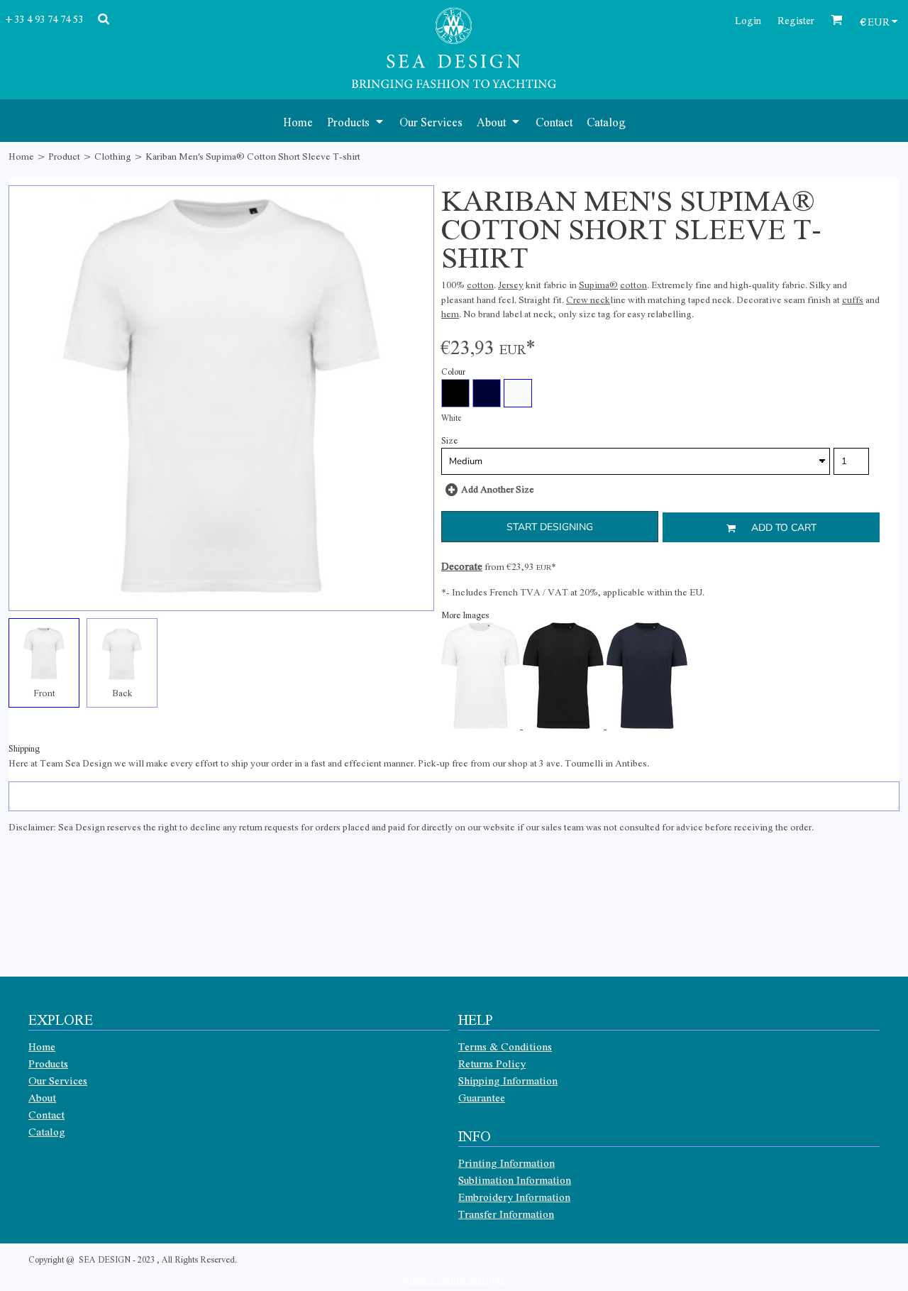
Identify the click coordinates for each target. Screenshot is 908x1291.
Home (21, 156)
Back (122, 692)
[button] (356, 120)
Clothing (112, 156)
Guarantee (481, 1097)
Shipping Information (508, 1080)
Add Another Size (497, 489)
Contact (46, 1114)
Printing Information (506, 1162)
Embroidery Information (514, 1197)
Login (748, 19)
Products (48, 1063)
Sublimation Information (514, 1179)
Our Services (57, 1080)
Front (44, 692)
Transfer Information (506, 1214)
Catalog (46, 1131)
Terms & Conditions (505, 1046)
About (42, 1097)
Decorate (461, 566)
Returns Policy (492, 1063)
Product (64, 156)
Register (795, 19)
